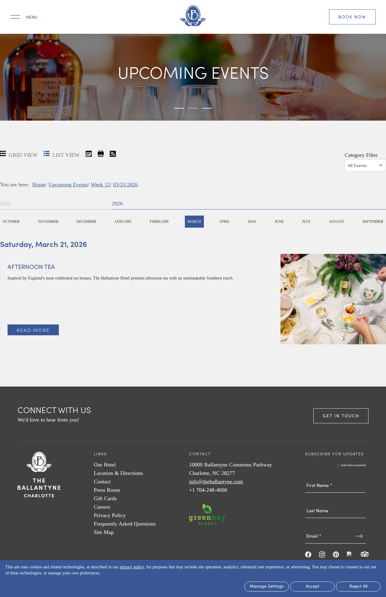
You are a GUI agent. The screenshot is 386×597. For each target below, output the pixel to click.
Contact (102, 482)
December (86, 222)
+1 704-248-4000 (208, 490)
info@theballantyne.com (216, 482)
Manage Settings (266, 586)
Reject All (358, 586)
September (372, 222)
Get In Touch (341, 416)
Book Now (352, 17)
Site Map (104, 532)
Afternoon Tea (31, 266)
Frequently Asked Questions (125, 524)
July (306, 222)
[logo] (193, 17)
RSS (113, 154)
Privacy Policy (110, 515)
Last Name (335, 498)
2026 (117, 204)
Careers (102, 507)
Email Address (335, 524)
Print (101, 154)
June (279, 222)
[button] (179, 108)
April (224, 222)
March (194, 222)
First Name (335, 473)
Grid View (22, 155)
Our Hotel (105, 465)
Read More (33, 330)
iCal (89, 154)
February (159, 222)
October (11, 222)
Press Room (107, 490)
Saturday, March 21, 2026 (43, 243)
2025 (5, 204)
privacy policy (132, 567)
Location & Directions (118, 473)
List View (65, 155)
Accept (312, 586)
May (252, 222)
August (336, 222)
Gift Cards (105, 498)
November (48, 222)
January (123, 222)
